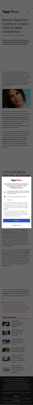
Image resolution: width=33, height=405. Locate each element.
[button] (16, 200)
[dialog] (16, 202)
